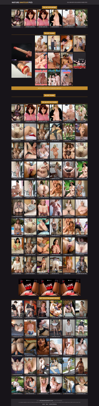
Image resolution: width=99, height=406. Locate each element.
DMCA (47, 404)
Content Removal (53, 404)
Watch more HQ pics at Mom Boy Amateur (49, 88)
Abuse (43, 404)
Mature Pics (22, 2)
